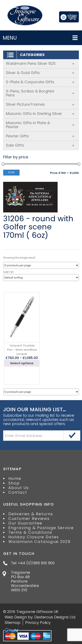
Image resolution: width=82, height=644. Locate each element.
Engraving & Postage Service (41, 528)
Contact (17, 492)
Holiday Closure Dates (33, 537)
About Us (18, 487)
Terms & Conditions (30, 532)
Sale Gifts (40, 145)
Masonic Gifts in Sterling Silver (40, 113)
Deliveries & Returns (30, 514)
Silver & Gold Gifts (40, 72)
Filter (11, 172)
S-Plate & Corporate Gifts (40, 82)
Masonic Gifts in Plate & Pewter (40, 124)
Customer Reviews (29, 518)
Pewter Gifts (40, 136)
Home (14, 478)
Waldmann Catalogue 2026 (39, 541)
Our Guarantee (25, 523)
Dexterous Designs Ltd (54, 617)
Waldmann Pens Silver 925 (40, 63)
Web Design (16, 617)
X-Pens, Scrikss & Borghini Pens (40, 93)
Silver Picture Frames (40, 104)
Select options (21, 363)
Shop (14, 483)
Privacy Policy (38, 622)
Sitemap (12, 622)
